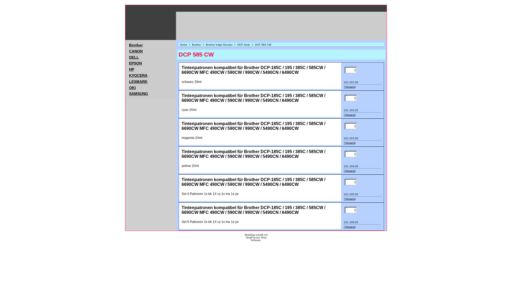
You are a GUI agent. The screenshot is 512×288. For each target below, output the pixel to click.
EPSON (135, 63)
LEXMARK (138, 81)
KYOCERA (138, 75)
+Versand (349, 86)
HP (131, 69)
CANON (136, 51)
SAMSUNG (138, 93)
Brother (136, 45)
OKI (132, 88)
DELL (134, 57)
